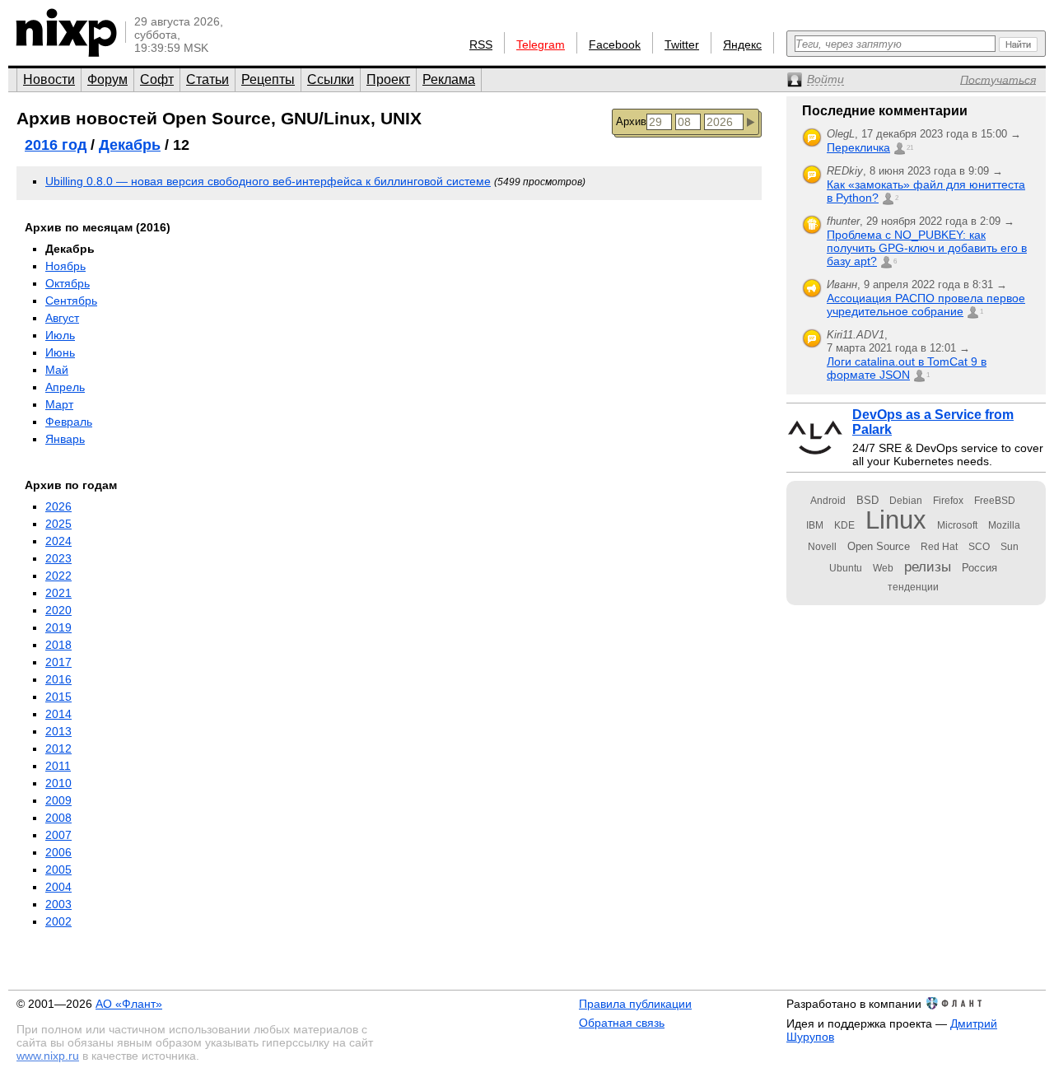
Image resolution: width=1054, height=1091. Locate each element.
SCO (979, 547)
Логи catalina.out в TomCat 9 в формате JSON (906, 368)
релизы (927, 566)
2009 (58, 800)
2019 (58, 627)
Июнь (60, 352)
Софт (157, 79)
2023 (58, 558)
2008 (58, 817)
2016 (58, 679)
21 (910, 148)
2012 (58, 748)
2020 (58, 610)
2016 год (55, 145)
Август (62, 317)
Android (828, 501)
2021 (58, 592)
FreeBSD (994, 501)
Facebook (615, 44)
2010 (58, 783)
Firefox (948, 501)
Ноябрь (65, 266)
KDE (844, 525)
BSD (867, 500)
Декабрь (130, 145)
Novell (822, 547)
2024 (58, 541)
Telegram (540, 44)
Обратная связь (622, 1022)
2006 (58, 852)
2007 (58, 835)
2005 (58, 869)
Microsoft (957, 525)
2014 (58, 713)
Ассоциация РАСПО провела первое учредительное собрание (926, 304)
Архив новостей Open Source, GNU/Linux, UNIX (219, 118)
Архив (631, 121)
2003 (58, 904)
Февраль (68, 421)
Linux (895, 520)
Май (56, 369)
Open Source (878, 546)
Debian (905, 501)
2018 (58, 644)
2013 (58, 731)
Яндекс (742, 44)
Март (59, 404)
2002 (58, 921)
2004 (58, 886)
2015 (58, 696)
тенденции (913, 587)
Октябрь (67, 283)
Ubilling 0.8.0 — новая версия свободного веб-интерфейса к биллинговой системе (268, 181)
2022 (58, 575)
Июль (60, 335)
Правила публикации (635, 1003)
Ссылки (330, 79)
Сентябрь (71, 300)
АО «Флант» (129, 1003)
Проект (388, 79)
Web (883, 568)
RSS (480, 44)
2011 (58, 765)
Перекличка (858, 147)
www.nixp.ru (47, 1055)
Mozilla (1004, 525)
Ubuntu (845, 568)
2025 (58, 523)
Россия (979, 568)
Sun (1009, 547)
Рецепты (268, 79)
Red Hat (939, 547)
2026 (58, 506)
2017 (58, 662)
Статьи (207, 79)
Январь (65, 438)
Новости (49, 79)
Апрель (65, 387)
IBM (814, 525)
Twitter (682, 44)
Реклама (448, 79)
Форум (107, 79)
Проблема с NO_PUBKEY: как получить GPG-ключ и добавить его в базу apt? (927, 248)
